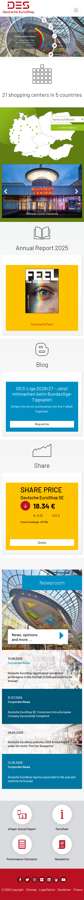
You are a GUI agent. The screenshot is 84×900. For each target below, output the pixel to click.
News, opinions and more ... (25, 637)
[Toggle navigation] (76, 10)
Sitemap (31, 889)
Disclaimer (64, 889)
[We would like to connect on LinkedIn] (49, 879)
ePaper (49, 324)
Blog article (42, 424)
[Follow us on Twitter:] (27, 879)
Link (22, 818)
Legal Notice (47, 889)
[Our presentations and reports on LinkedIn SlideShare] (56, 879)
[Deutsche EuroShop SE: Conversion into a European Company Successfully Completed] (42, 706)
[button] (6, 191)
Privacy (78, 889)
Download (37, 324)
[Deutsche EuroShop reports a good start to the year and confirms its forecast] (42, 771)
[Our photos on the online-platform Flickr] (42, 879)
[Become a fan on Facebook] (20, 879)
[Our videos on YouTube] (63, 879)
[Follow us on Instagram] (34, 879)
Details (42, 542)
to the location (67, 127)
